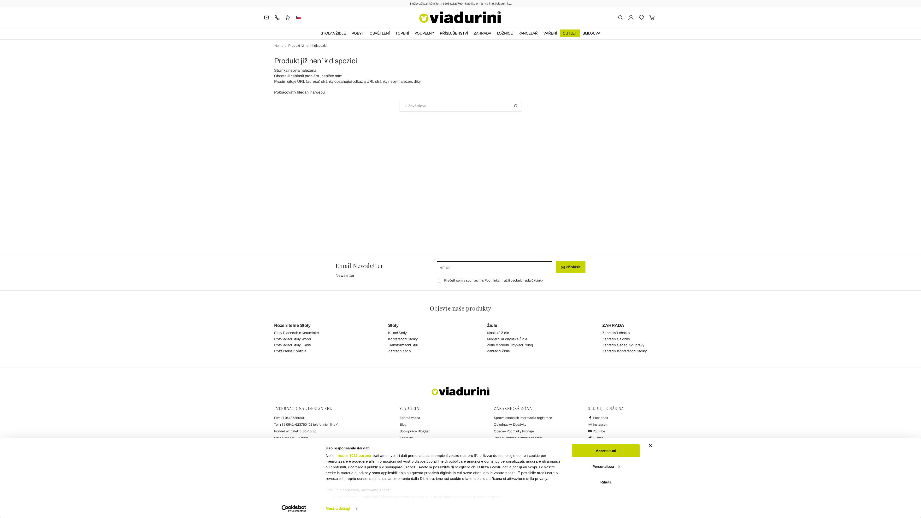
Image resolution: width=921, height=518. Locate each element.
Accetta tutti (606, 451)
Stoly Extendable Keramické (296, 333)
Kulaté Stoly (397, 333)
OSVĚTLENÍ (380, 33)
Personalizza (603, 467)
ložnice (505, 33)
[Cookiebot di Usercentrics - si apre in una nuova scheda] (294, 508)
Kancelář (528, 33)
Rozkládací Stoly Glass (292, 345)
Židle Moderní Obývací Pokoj (510, 345)
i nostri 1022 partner (354, 455)
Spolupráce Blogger (415, 431)
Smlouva (591, 33)
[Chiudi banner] (650, 445)
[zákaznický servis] (277, 17)
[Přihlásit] (630, 17)
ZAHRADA (482, 33)
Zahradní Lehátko (616, 333)
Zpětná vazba (410, 418)
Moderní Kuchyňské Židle (507, 339)
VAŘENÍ (550, 33)
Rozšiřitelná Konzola (290, 351)
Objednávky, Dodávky (510, 424)
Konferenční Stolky (403, 339)
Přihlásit (572, 267)
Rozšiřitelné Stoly (292, 325)
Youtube (598, 431)
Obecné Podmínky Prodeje (514, 431)
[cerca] (620, 17)
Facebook (600, 418)
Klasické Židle (498, 333)
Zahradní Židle (498, 351)
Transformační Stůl (403, 345)
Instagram (600, 424)
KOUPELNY (424, 33)
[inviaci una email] (266, 17)
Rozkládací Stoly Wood (292, 339)
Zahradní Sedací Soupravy (623, 345)
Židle (492, 325)
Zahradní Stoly (399, 351)
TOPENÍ (402, 33)
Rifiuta (605, 482)
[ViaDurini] (460, 17)
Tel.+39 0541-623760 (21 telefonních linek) (306, 424)
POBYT (358, 33)
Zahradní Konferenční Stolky (624, 351)
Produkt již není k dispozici (307, 45)
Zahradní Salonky (616, 339)
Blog (403, 424)
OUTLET (570, 33)
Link (538, 280)
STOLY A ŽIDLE (333, 33)
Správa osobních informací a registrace (523, 418)
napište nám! (332, 76)
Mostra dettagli (338, 508)
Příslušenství (454, 33)
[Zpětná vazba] (287, 17)
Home (278, 45)
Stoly (393, 325)
